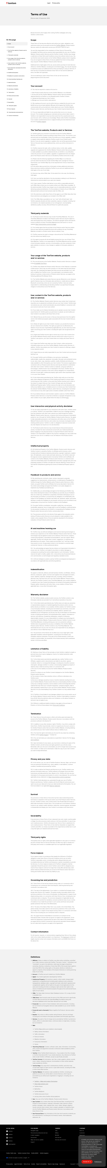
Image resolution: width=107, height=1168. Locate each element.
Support (33, 1142)
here (67, 398)
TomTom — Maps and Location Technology (45, 1081)
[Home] (11, 3)
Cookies (33, 1164)
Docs (63, 67)
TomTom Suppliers (44, 1153)
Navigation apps (34, 1130)
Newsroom (82, 1135)
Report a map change (53, 1164)
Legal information (18, 1164)
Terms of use (27, 1164)
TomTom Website (60, 45)
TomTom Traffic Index (11, 1153)
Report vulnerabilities (41, 1164)
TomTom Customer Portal (24, 1153)
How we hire (58, 1137)
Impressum (66, 937)
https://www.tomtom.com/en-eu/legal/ (45, 224)
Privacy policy (9, 1164)
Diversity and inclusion (60, 1140)
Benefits (57, 1135)
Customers (82, 1133)
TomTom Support (41, 121)
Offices (57, 1133)
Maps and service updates (37, 1140)
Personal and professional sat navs (39, 1133)
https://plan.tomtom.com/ (41, 1084)
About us (82, 1130)
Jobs (56, 1130)
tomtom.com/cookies (86, 1157)
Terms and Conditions (59, 705)
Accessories (34, 1137)
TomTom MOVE (34, 1153)
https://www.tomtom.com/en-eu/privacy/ (59, 777)
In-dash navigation (35, 1135)
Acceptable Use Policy (40, 263)
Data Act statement (55, 786)
